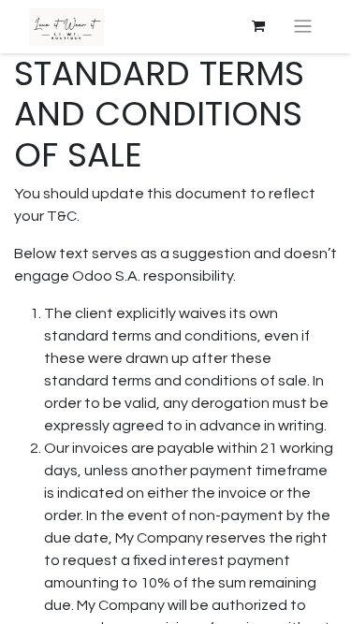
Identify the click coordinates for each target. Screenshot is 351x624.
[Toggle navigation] (303, 26)
